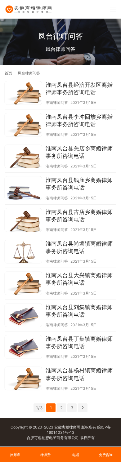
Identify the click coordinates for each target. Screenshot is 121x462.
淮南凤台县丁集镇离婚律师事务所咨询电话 (79, 342)
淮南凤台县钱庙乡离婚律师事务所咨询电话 (79, 184)
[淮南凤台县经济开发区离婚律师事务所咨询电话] (23, 93)
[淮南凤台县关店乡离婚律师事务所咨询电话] (23, 157)
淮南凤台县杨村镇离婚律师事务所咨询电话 (79, 374)
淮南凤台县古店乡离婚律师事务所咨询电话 (79, 216)
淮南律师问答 (57, 102)
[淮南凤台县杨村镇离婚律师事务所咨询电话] (23, 379)
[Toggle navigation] (112, 9)
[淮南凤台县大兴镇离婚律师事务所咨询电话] (23, 284)
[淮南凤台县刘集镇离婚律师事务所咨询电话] (23, 316)
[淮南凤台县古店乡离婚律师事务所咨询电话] (23, 220)
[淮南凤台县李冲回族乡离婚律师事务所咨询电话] (23, 125)
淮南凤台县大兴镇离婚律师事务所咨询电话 (79, 279)
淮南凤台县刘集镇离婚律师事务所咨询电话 (79, 311)
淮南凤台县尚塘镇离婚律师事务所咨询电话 (79, 247)
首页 (8, 73)
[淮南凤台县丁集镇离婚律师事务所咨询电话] (23, 347)
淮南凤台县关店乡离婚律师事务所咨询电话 (79, 152)
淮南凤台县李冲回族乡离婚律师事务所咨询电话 (79, 120)
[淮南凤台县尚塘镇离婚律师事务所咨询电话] (23, 252)
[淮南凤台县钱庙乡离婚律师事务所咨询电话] (23, 188)
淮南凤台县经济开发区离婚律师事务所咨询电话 (79, 89)
